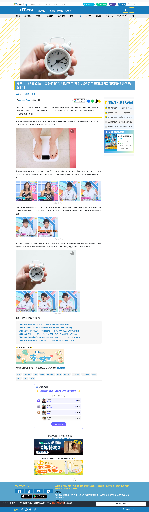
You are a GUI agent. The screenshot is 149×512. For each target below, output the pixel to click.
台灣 (94, 374)
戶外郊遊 (66, 488)
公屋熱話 (52, 11)
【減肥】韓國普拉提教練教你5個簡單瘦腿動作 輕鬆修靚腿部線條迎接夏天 (44, 324)
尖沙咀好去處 (78, 486)
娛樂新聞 (60, 11)
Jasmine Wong (24, 100)
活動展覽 (58, 486)
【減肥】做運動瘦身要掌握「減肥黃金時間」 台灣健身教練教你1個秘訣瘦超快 (46, 340)
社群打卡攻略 (102, 4)
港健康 (67, 374)
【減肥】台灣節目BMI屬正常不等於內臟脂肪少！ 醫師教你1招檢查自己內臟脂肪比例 (48, 330)
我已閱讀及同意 (121, 504)
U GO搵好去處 (90, 4)
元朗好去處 (100, 486)
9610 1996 (61, 368)
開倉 (69, 486)
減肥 (35, 374)
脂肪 (19, 378)
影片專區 (89, 16)
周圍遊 (98, 16)
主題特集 (133, 16)
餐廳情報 (58, 488)
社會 (127, 486)
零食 (25, 378)
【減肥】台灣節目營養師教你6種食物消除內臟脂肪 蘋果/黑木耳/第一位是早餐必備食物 (49, 337)
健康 (33, 94)
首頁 (18, 94)
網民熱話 (58, 495)
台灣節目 (51, 374)
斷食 (42, 374)
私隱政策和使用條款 (57, 503)
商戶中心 (112, 4)
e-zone (63, 4)
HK (26, 4)
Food (40, 4)
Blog (55, 4)
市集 (65, 486)
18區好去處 (109, 16)
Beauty (48, 4)
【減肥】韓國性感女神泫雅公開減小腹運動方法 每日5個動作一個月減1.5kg (45, 327)
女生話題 (86, 374)
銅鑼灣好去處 (89, 486)
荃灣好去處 (110, 486)
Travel (33, 4)
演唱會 (18, 16)
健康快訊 (76, 374)
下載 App (122, 4)
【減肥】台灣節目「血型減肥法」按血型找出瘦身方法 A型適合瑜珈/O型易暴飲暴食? (48, 334)
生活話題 (25, 94)
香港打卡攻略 (121, 16)
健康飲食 (27, 374)
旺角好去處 (119, 486)
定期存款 (68, 11)
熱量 (32, 378)
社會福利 (74, 488)
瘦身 (59, 374)
